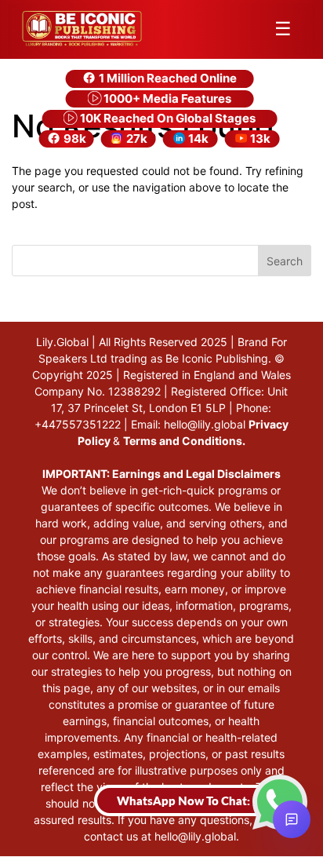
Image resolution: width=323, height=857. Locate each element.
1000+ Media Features (166, 98)
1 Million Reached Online (166, 78)
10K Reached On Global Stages (167, 118)
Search (285, 261)
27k (135, 138)
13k (259, 138)
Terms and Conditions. (184, 440)
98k (73, 138)
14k (197, 138)
